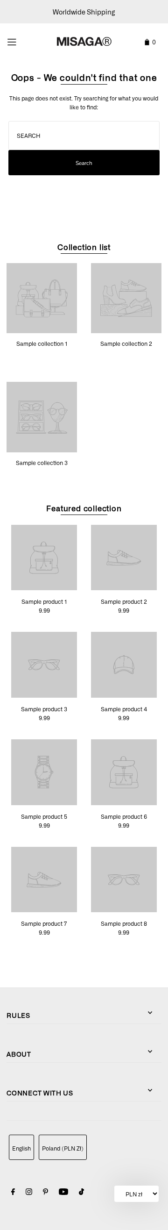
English (21, 1148)
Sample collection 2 (126, 343)
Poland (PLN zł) (63, 1148)
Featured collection (83, 508)
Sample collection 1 (42, 343)
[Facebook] (13, 1192)
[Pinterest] (45, 1192)
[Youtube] (63, 1192)
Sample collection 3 (42, 462)
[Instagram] (29, 1192)
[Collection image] (42, 329)
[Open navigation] (22, 40)
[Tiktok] (81, 1192)
